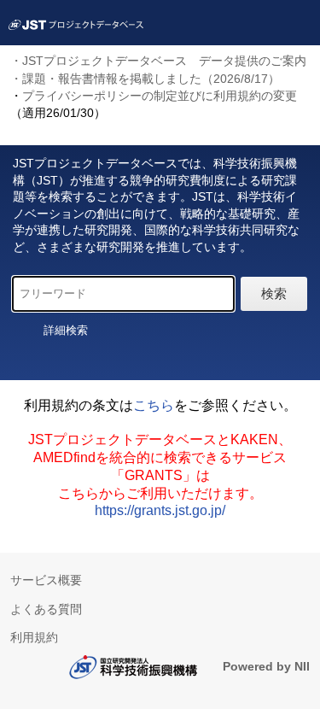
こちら (153, 405)
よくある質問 (46, 609)
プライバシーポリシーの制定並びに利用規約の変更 (159, 96)
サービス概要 (46, 580)
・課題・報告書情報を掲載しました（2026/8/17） (145, 78)
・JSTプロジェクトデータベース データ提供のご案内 (158, 60)
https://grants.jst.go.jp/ (160, 510)
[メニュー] (299, 20)
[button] (69, 330)
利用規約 (34, 637)
